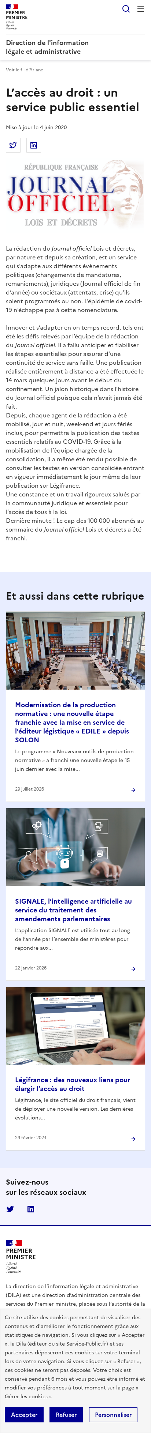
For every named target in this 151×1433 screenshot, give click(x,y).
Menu (140, 8)
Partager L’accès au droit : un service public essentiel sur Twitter (13, 145)
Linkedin (30, 1209)
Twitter (10, 1209)
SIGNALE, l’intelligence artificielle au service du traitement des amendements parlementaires (73, 910)
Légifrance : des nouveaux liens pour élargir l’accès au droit (72, 1084)
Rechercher (126, 8)
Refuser (66, 1414)
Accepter (24, 1414)
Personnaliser (113, 1414)
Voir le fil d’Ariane (24, 70)
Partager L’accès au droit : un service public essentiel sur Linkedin (33, 145)
